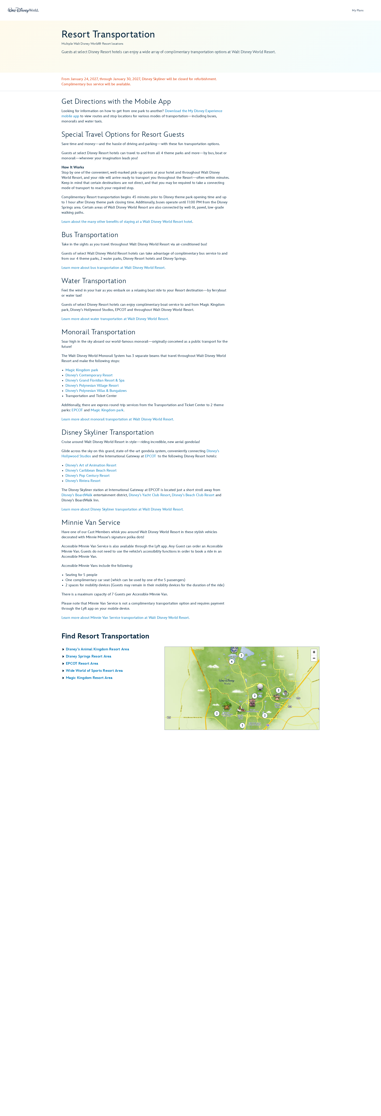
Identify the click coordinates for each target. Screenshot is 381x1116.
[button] (113, 649)
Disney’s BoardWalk (77, 495)
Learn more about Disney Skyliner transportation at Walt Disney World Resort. (123, 509)
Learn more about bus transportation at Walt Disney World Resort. (113, 268)
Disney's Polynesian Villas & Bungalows (96, 391)
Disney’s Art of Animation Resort (90, 465)
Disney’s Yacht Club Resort (149, 495)
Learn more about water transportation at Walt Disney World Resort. (115, 319)
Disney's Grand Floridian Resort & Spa (94, 380)
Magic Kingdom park (81, 370)
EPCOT (77, 410)
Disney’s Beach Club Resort (193, 495)
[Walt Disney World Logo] (23, 10)
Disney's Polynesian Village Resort (92, 386)
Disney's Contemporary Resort (89, 375)
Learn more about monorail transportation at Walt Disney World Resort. (118, 419)
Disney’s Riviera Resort (83, 481)
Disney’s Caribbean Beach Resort (90, 470)
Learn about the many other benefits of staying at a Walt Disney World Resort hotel (127, 222)
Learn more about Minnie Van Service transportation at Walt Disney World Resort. (126, 618)
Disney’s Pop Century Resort (87, 476)
